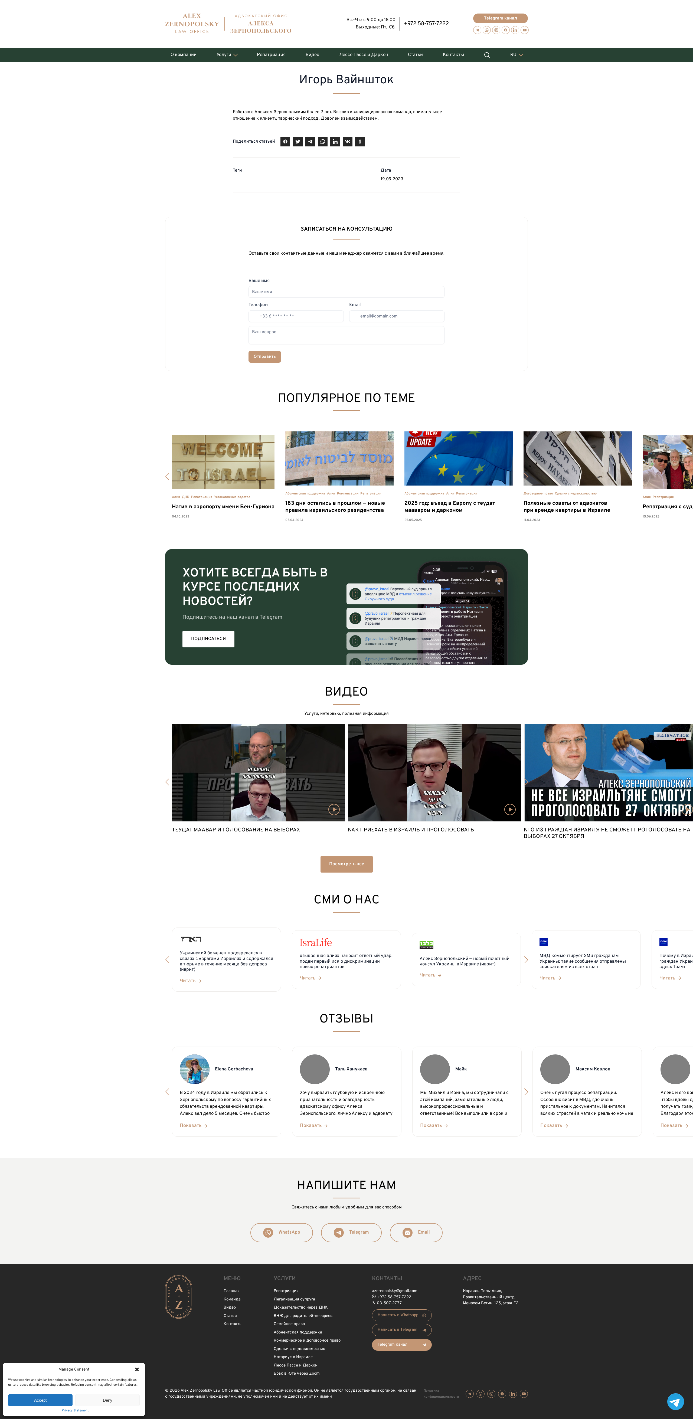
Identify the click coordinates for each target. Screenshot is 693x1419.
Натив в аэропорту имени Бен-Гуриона (223, 506)
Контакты (453, 55)
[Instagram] (496, 30)
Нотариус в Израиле (293, 1357)
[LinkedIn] (515, 30)
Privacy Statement (75, 1410)
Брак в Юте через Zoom (297, 1373)
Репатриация (271, 55)
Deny (107, 1400)
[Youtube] (525, 30)
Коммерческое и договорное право (307, 1340)
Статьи (415, 55)
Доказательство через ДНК (301, 1307)
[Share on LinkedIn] (335, 141)
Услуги (224, 55)
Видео (312, 55)
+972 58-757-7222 (426, 23)
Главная (232, 1291)
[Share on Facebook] (285, 141)
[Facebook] (506, 30)
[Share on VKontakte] (347, 141)
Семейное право (289, 1324)
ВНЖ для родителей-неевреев (303, 1316)
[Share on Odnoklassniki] (360, 141)
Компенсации (347, 493)
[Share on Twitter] (298, 141)
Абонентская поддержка (305, 493)
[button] (137, 1369)
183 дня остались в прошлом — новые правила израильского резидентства (335, 507)
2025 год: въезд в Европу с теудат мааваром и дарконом (449, 507)
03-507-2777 (389, 1303)
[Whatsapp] (487, 30)
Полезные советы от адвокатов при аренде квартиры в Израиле (567, 507)
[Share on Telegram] (310, 141)
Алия (176, 497)
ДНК (185, 497)
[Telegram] (477, 30)
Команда (232, 1299)
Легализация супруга (294, 1299)
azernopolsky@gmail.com (394, 1291)
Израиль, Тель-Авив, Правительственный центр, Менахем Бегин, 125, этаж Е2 (490, 1297)
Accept (40, 1400)
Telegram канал (500, 18)
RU (513, 55)
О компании (184, 55)
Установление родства (232, 497)
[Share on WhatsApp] (323, 141)
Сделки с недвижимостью (576, 493)
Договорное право (538, 493)
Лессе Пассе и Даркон (363, 55)
